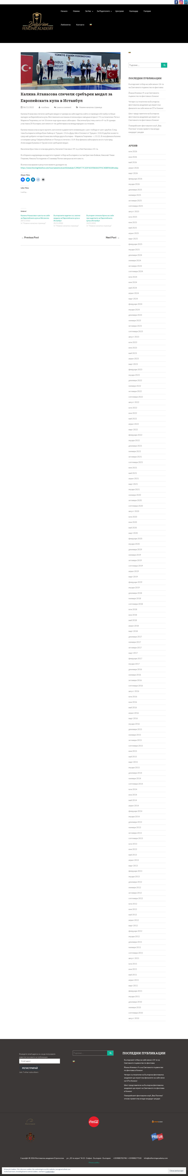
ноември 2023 (135, 320)
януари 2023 (134, 375)
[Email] (186, 2)
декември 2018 (135, 593)
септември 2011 (136, 953)
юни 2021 (133, 467)
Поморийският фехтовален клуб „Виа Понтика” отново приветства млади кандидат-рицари (145, 128)
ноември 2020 (135, 495)
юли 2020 (133, 517)
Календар (133, 11)
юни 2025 (133, 222)
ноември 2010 (135, 1007)
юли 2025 (133, 217)
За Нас (88, 11)
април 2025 (134, 233)
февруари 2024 (135, 304)
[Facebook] (176, 2)
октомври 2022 (135, 391)
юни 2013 (133, 849)
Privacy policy (94, 1162)
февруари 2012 (135, 931)
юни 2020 (133, 522)
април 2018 (134, 626)
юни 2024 (133, 282)
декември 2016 (135, 669)
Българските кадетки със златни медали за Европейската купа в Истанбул (67, 218)
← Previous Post (30, 237)
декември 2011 (135, 942)
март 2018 (133, 631)
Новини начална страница (90, 107)
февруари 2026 (135, 179)
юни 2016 (133, 702)
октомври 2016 (135, 680)
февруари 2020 (135, 538)
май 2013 (133, 855)
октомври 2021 (135, 456)
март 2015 (133, 762)
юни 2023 (133, 347)
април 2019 (134, 571)
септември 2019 (136, 566)
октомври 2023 (135, 326)
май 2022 (133, 418)
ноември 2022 (135, 386)
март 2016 (133, 718)
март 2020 (133, 533)
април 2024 (134, 293)
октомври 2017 (135, 647)
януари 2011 (134, 996)
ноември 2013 (135, 827)
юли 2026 (133, 151)
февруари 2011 (135, 991)
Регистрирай (30, 1068)
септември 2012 (136, 898)
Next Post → (112, 237)
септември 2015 (136, 745)
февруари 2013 (135, 871)
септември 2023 (136, 331)
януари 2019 (134, 587)
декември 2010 (135, 1002)
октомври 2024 (135, 266)
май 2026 (133, 162)
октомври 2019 (135, 560)
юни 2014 (133, 794)
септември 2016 (136, 685)
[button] (38, 24)
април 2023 (134, 358)
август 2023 (134, 337)
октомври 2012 (135, 893)
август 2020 (134, 511)
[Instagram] (181, 2)
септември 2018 (136, 604)
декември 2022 (135, 380)
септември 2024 (136, 271)
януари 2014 (134, 816)
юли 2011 (133, 964)
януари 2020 (134, 544)
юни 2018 (133, 615)
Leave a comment (64, 107)
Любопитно (66, 24)
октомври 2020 (135, 500)
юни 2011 (133, 969)
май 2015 (133, 756)
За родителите (103, 11)
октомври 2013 (135, 833)
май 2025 (133, 228)
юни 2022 (133, 413)
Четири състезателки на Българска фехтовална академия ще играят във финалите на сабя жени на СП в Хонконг (146, 104)
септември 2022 (136, 397)
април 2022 (134, 424)
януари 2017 (134, 664)
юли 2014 (133, 789)
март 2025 (133, 238)
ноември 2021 (135, 451)
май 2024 (133, 288)
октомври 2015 (135, 740)
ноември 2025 (135, 195)
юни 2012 (133, 909)
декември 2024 (135, 255)
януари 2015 (134, 767)
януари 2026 (134, 184)
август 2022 (134, 402)
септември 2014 (136, 784)
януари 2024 (134, 309)
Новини (76, 11)
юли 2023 (133, 342)
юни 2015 (133, 751)
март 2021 (133, 484)
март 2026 (133, 173)
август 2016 (134, 691)
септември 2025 (136, 206)
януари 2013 (134, 876)
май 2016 (133, 707)
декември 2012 (135, 882)
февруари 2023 (135, 369)
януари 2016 (134, 724)
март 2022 (133, 429)
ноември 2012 (135, 887)
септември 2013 (136, 838)
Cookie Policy (49, 1172)
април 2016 (134, 713)
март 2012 (133, 925)
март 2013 (133, 865)
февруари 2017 (135, 658)
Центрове (119, 11)
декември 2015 (135, 729)
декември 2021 (135, 446)
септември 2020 (136, 506)
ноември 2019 (135, 555)
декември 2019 (135, 549)
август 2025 (134, 211)
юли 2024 (133, 277)
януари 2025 (134, 249)
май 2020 (133, 527)
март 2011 (133, 985)
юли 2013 (133, 844)
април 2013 (134, 860)
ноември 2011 (135, 947)
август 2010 (134, 1018)
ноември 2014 (135, 778)
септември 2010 (136, 1013)
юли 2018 (133, 609)
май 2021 (133, 473)
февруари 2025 (135, 244)
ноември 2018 (135, 598)
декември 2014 (135, 773)
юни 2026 (133, 157)
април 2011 (134, 980)
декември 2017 (135, 636)
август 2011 (134, 958)
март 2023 (133, 364)
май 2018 (133, 620)
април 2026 (134, 168)
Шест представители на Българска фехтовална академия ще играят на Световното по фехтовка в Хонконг (144, 116)
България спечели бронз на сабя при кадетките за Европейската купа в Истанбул (100, 218)
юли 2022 (133, 407)
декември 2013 (135, 822)
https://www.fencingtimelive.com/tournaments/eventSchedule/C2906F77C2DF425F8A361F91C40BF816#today (69, 168)
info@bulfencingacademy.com (156, 1158)
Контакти (80, 24)
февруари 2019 (135, 582)
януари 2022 (134, 440)
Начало (64, 11)
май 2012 (133, 914)
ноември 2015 (135, 735)
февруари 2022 (135, 435)
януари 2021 (134, 489)
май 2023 (133, 353)
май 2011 (133, 974)
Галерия (147, 11)
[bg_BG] (90, 25)
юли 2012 (133, 904)
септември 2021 (136, 462)
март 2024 (133, 298)
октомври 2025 (135, 200)
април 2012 (134, 920)
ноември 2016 (135, 675)
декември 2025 (135, 189)
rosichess (45, 107)
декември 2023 (135, 315)
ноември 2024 (135, 260)
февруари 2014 (135, 811)
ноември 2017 (135, 642)
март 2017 (133, 653)
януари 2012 (134, 936)
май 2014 (133, 800)
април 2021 (134, 478)
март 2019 (133, 576)
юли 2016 (133, 696)
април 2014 (134, 805)
